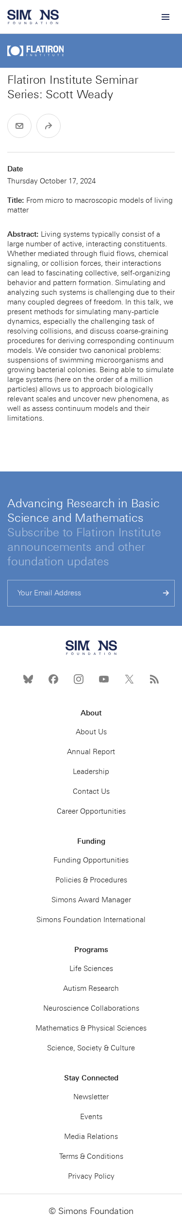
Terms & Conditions (91, 1156)
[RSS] (154, 679)
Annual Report (91, 751)
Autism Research (91, 988)
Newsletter (91, 1096)
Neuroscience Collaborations (91, 1008)
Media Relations (91, 1136)
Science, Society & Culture (91, 1048)
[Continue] (166, 593)
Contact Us (91, 791)
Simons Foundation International (91, 919)
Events (91, 1116)
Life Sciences (91, 968)
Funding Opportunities (91, 860)
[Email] (19, 126)
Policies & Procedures (91, 880)
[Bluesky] (28, 679)
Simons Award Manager (91, 899)
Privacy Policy (91, 1176)
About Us (91, 732)
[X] (129, 679)
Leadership (91, 771)
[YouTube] (104, 679)
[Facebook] (53, 679)
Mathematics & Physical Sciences (91, 1028)
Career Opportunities (91, 811)
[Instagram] (78, 679)
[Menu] (165, 17)
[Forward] (48, 126)
